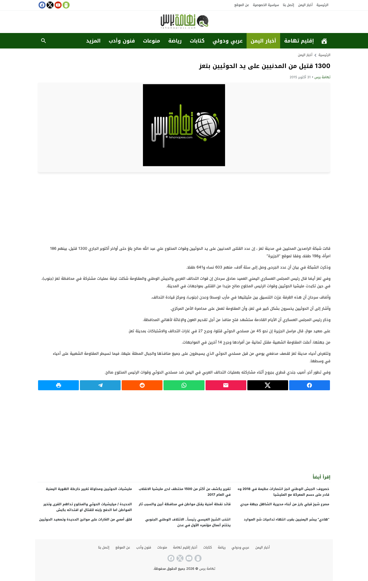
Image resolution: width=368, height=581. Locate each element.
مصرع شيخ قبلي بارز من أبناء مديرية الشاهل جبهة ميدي (284, 504)
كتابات (197, 41)
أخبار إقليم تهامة (185, 547)
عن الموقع (241, 5)
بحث (44, 40)
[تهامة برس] (184, 22)
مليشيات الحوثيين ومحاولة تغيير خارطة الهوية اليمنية (89, 489)
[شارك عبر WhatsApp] (184, 385)
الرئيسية (322, 5)
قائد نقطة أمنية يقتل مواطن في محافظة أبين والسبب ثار (185, 504)
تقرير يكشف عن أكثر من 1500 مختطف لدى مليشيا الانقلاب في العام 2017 (185, 492)
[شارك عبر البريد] (226, 385)
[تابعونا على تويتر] (50, 5)
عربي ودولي (228, 41)
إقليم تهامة (299, 41)
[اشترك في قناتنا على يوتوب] (58, 5)
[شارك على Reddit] (142, 385)
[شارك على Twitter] (268, 385)
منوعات (151, 41)
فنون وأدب (122, 41)
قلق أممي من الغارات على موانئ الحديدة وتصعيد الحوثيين (85, 519)
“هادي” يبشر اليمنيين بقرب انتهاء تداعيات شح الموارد (286, 519)
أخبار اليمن (305, 5)
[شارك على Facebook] (309, 385)
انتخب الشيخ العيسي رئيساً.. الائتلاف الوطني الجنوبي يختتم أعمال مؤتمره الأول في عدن (188, 522)
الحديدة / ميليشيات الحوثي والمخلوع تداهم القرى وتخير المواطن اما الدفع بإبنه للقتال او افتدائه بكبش (87, 507)
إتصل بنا (288, 5)
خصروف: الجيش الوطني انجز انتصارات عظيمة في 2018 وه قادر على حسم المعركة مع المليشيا (283, 492)
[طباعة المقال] (58, 385)
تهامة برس (322, 77)
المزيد (93, 41)
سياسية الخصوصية (266, 5)
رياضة (175, 41)
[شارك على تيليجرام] (100, 385)
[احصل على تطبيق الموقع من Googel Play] (66, 5)
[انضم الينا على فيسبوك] (42, 5)
